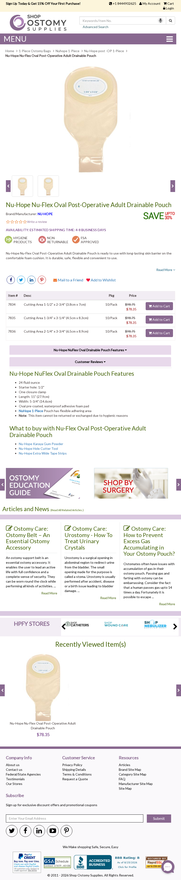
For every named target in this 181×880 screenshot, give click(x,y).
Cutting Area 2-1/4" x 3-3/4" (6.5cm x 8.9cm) (56, 331)
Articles (124, 765)
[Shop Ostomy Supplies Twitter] (12, 830)
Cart (170, 3)
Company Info (19, 757)
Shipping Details (74, 769)
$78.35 (131, 309)
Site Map (125, 788)
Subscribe (15, 795)
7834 (12, 304)
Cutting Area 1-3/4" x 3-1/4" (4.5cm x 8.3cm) (56, 318)
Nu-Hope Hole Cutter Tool (38, 448)
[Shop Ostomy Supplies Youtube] (53, 830)
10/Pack (111, 304)
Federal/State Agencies (23, 774)
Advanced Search (95, 27)
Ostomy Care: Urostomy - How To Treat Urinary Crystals (88, 538)
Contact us (14, 769)
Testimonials (15, 779)
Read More (164, 270)
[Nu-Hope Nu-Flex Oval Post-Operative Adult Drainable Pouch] (90, 117)
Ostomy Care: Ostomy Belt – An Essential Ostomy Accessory (28, 538)
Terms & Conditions (77, 774)
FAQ (122, 779)
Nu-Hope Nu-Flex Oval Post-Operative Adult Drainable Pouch (89, 204)
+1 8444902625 (124, 3)
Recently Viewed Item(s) (90, 644)
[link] (42, 280)
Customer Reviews (89, 362)
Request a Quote (75, 779)
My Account (151, 3)
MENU (15, 38)
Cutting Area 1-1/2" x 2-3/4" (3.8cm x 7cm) (55, 304)
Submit (159, 818)
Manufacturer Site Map (136, 784)
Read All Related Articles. (67, 510)
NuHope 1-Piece (31, 411)
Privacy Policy (72, 765)
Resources (129, 757)
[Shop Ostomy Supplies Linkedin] (31, 280)
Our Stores (14, 784)
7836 (12, 331)
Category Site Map (132, 774)
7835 (12, 318)
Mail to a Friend (70, 280)
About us (13, 765)
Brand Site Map (130, 769)
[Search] (170, 21)
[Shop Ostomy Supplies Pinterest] (66, 830)
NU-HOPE (45, 214)
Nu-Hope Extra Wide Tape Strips (43, 453)
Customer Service (78, 757)
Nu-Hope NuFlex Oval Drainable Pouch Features (89, 350)
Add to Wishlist (103, 280)
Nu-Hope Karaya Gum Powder (41, 444)
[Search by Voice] (160, 20)
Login (170, 8)
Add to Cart (161, 306)
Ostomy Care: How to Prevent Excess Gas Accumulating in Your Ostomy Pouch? (149, 541)
